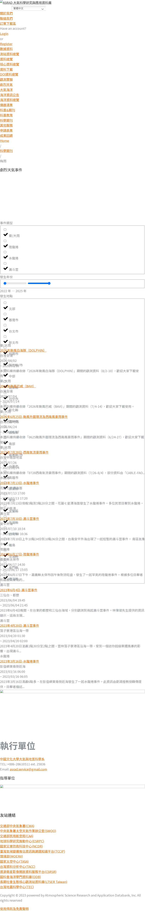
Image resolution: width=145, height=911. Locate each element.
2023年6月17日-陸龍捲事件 (19, 554)
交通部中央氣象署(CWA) (17, 825)
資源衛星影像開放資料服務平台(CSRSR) (28, 871)
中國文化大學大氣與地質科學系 (22, 759)
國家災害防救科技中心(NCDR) (21, 846)
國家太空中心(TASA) (14, 861)
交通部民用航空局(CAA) (16, 835)
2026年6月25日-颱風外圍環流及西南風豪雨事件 (34, 416)
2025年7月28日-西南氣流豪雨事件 (24, 452)
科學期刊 (6, 150)
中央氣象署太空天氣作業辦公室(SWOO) (28, 830)
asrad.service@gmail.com (28, 769)
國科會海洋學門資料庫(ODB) (20, 876)
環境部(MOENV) (11, 856)
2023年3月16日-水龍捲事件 (19, 661)
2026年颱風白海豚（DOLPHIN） (23, 350)
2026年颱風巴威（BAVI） (18, 386)
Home (4, 140)
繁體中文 (18, 8)
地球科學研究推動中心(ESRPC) (22, 841)
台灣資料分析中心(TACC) (17, 866)
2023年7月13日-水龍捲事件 (19, 482)
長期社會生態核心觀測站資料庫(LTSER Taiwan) (33, 881)
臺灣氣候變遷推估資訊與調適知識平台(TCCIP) (32, 851)
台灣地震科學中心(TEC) (17, 886)
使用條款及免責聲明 (14, 908)
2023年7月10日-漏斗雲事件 (19, 518)
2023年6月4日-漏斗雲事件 (18, 590)
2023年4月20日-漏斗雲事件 (19, 625)
